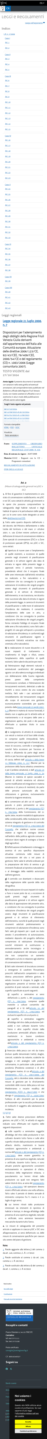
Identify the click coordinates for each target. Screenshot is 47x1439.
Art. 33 (7, 237)
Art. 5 (7, 69)
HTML (6, 427)
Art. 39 (7, 281)
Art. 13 (7, 118)
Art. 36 (7, 259)
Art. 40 (7, 292)
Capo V (8, 184)
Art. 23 (7, 178)
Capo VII (8, 277)
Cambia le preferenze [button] (28, 1431)
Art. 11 (7, 107)
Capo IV (8, 136)
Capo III (8, 76)
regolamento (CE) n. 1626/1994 (29, 1095)
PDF (12, 427)
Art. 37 (7, 264)
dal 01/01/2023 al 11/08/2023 (16, 415)
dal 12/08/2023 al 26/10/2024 (16, 412)
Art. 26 (7, 199)
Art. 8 (7, 91)
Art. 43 (7, 308)
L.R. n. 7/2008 (9, 34)
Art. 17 (7, 145)
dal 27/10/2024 (10, 409)
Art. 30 (7, 221)
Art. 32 (7, 232)
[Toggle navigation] (44, 8)
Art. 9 (7, 96)
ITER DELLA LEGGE (13, 469)
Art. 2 (7, 48)
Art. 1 (7, 42)
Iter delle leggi (8, 1289)
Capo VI (8, 244)
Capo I (7, 38)
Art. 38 (7, 270)
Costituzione (8, 1294)
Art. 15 (7, 129)
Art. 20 (7, 161)
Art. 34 (7, 248)
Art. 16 (7, 140)
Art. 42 (7, 302)
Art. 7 (7, 86)
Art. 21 (7, 167)
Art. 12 (7, 113)
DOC (18, 427)
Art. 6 (7, 80)
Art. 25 (7, 194)
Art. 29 (7, 216)
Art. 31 (7, 227)
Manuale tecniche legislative (13, 1299)
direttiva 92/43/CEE (16, 518)
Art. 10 (7, 102)
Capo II (7, 54)
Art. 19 (7, 156)
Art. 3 (7, 58)
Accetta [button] (28, 1422)
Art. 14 (7, 124)
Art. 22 (7, 172)
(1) (4, 1112)
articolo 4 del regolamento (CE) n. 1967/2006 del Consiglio (24, 1075)
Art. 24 (7, 189)
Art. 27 (7, 205)
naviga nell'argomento (34, 23)
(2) (7, 1112)
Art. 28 (7, 210)
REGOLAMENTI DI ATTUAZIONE (19, 465)
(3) (9, 1112)
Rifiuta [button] (28, 1426)
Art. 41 (7, 297)
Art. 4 (7, 64)
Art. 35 (7, 254)
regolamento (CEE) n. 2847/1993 (21, 1092)
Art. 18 (7, 151)
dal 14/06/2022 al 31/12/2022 (16, 418)
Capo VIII (8, 287)
